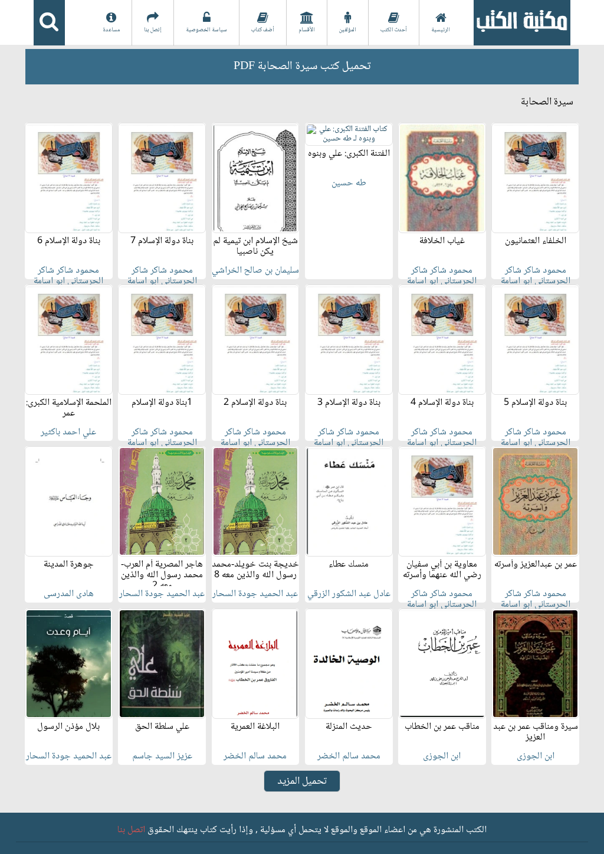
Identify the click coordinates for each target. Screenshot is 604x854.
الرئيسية (440, 30)
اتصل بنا (131, 830)
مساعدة (111, 30)
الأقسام (306, 30)
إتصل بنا (153, 30)
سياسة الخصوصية (206, 30)
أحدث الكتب (393, 30)
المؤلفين (347, 30)
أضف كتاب (262, 30)
